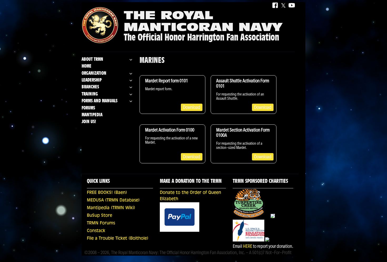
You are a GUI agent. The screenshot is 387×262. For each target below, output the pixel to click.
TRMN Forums (101, 223)
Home (86, 66)
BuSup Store (99, 216)
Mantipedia (92, 115)
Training (90, 94)
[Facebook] (275, 5)
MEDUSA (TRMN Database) (113, 200)
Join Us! (89, 122)
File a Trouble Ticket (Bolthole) (117, 238)
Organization (94, 73)
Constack (96, 231)
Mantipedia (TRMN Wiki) (111, 208)
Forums (88, 108)
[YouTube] (292, 5)
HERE (247, 246)
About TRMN (92, 59)
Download (191, 107)
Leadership (92, 80)
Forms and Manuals (99, 101)
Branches (90, 87)
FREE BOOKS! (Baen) (107, 193)
